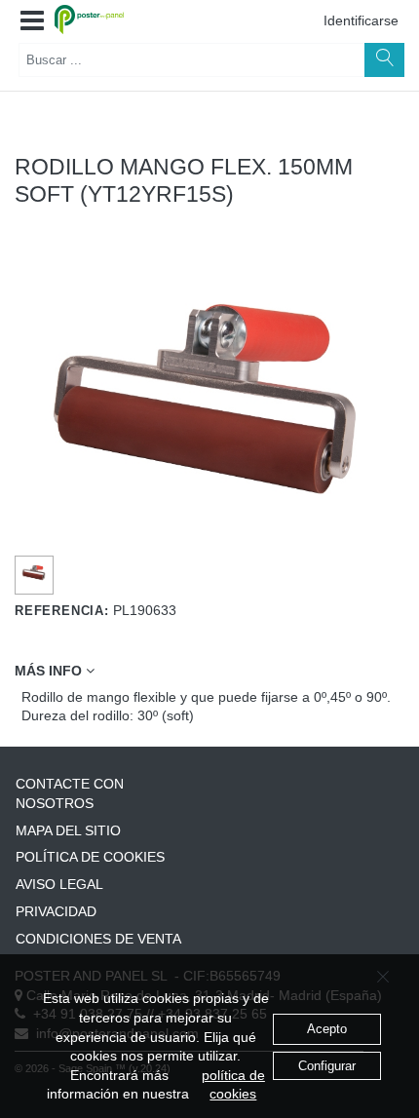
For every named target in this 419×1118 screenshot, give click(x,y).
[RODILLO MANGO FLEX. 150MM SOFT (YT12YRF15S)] (34, 572)
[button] (32, 21)
